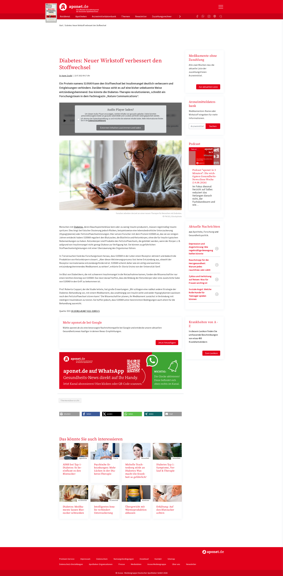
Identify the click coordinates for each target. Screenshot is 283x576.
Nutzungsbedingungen (124, 559)
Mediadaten (136, 564)
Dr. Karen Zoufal (65, 75)
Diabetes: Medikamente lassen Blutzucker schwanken (73, 510)
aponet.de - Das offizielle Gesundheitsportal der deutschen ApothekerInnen (79, 8)
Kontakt (158, 559)
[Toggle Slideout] (221, 7)
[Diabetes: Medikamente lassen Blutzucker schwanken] (73, 493)
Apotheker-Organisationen (100, 564)
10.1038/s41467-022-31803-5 (85, 311)
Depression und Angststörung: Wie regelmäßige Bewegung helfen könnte (201, 248)
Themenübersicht (70, 400)
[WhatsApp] (203, 16)
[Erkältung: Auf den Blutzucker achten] (167, 493)
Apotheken (81, 16)
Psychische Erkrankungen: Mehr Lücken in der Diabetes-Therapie (105, 469)
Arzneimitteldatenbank (104, 16)
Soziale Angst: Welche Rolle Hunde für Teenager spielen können (200, 294)
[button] (69, 414)
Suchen (213, 126)
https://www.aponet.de (213, 552)
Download (144, 559)
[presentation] (180, 16)
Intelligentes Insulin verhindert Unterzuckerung (104, 510)
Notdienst (65, 16)
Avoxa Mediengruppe (156, 564)
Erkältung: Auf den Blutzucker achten (165, 510)
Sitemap (171, 559)
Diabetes (78, 226)
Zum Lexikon (211, 353)
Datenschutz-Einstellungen (71, 564)
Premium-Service (66, 559)
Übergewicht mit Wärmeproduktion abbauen (136, 510)
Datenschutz (102, 559)
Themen (125, 16)
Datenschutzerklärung (97, 120)
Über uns (176, 564)
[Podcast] (215, 16)
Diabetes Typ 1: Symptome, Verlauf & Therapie (165, 468)
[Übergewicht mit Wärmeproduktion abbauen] (136, 493)
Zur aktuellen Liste (208, 86)
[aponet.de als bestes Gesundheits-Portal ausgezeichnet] (51, 13)
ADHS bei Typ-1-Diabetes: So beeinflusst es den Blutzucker (72, 469)
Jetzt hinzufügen (167, 342)
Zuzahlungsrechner (162, 16)
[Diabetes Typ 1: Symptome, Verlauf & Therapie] (167, 451)
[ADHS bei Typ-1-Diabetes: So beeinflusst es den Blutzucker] (73, 451)
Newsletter (141, 16)
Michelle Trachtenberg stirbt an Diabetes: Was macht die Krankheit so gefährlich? (136, 471)
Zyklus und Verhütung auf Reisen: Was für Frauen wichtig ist (200, 279)
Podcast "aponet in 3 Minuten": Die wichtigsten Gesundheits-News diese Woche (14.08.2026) (204, 176)
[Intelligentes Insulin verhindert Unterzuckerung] (105, 493)
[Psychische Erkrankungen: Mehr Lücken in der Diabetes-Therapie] (105, 451)
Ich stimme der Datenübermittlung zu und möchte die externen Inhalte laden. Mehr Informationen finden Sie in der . (122, 119)
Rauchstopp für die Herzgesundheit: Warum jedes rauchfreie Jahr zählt (199, 264)
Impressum (85, 559)
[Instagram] (209, 16)
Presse (122, 564)
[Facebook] (197, 16)
